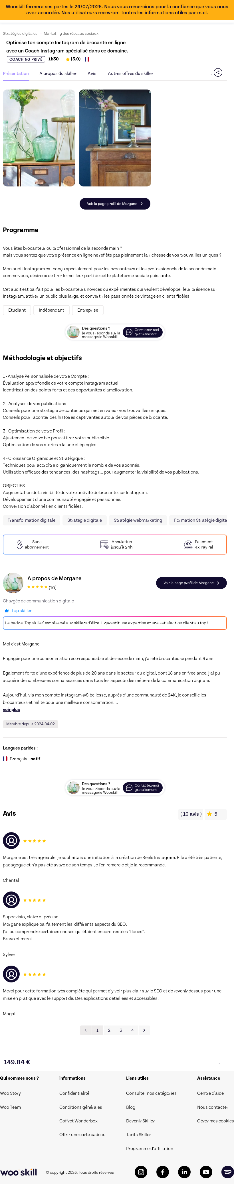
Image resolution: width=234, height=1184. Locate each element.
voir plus (11, 709)
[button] (144, 1030)
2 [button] (109, 1030)
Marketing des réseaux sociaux (71, 33)
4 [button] (132, 1030)
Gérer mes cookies (215, 1121)
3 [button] (121, 1030)
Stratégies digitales (20, 33)
